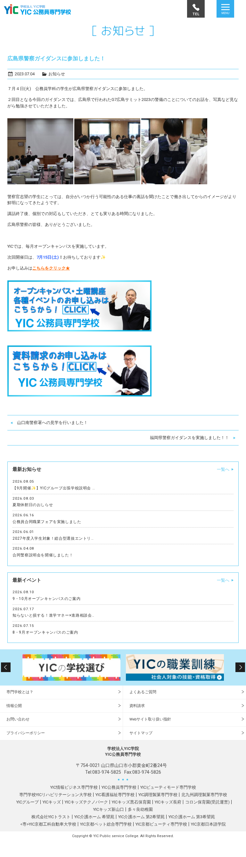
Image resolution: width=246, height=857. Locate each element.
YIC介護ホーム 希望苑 (94, 816)
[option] (71, 667)
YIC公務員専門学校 (119, 787)
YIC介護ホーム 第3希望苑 (191, 816)
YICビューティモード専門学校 (168, 787)
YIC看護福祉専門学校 (115, 794)
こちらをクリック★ (51, 268)
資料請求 (137, 705)
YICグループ (27, 802)
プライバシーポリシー (25, 733)
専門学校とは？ (19, 692)
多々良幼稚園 (140, 809)
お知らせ (56, 73)
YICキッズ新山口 (108, 809)
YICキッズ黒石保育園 (131, 802)
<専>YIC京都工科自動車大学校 (48, 824)
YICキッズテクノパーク (86, 802)
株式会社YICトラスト (50, 816)
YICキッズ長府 (168, 802)
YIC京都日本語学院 (208, 824)
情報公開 (14, 705)
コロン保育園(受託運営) (207, 802)
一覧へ (223, 469)
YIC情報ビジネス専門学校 (74, 787)
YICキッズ (52, 802)
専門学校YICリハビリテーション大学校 (55, 794)
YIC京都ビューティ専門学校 (161, 824)
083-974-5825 (106, 772)
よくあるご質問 (142, 692)
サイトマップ (140, 733)
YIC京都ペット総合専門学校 (106, 824)
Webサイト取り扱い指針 (150, 719)
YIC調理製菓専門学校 (157, 794)
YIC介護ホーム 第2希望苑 (141, 816)
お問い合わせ (17, 719)
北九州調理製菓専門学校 (204, 794)
